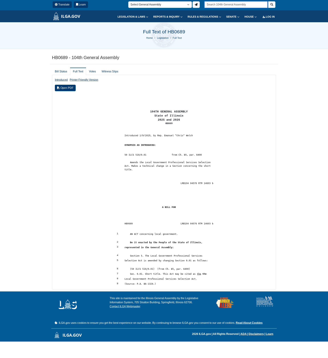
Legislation (163, 37)
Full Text (78, 71)
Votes (92, 71)
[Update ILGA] (196, 4)
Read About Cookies (249, 322)
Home (149, 37)
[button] (130, 17)
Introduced (61, 79)
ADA (244, 334)
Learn (269, 334)
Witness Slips (110, 71)
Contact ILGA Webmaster (125, 306)
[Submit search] (271, 4)
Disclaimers (256, 334)
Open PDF (66, 87)
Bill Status (61, 71)
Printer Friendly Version (84, 79)
